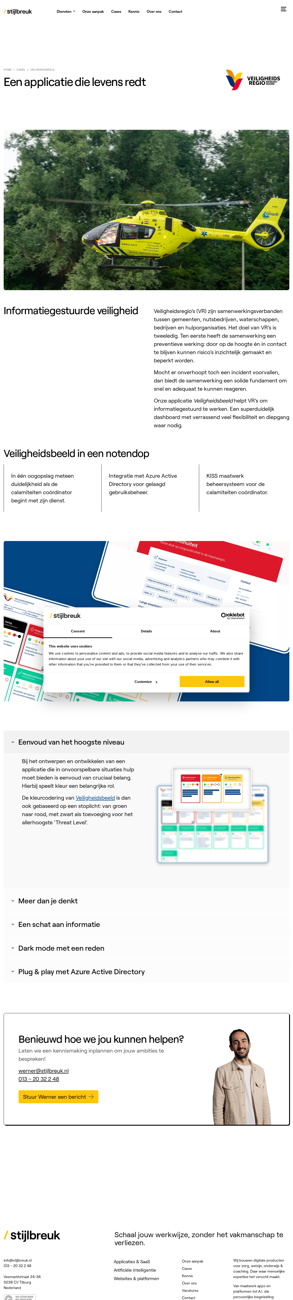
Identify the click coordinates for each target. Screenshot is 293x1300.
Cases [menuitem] (116, 11)
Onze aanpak (192, 1261)
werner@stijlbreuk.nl (44, 1070)
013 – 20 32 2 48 (39, 1078)
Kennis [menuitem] (133, 11)
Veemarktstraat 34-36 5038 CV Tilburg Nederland (22, 1282)
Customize (143, 682)
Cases (20, 69)
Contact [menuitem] (175, 11)
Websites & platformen (136, 1278)
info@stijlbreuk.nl (18, 1260)
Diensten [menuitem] (64, 11)
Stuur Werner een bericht (54, 1096)
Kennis (187, 1275)
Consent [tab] (78, 631)
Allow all (212, 682)
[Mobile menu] (283, 9)
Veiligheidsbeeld (95, 797)
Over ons (189, 1283)
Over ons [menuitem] (154, 11)
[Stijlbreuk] (18, 12)
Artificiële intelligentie (135, 1270)
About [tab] (215, 631)
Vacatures (190, 1290)
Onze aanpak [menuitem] (93, 11)
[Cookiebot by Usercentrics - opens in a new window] (224, 616)
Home (7, 69)
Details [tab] (146, 631)
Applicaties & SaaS (132, 1261)
